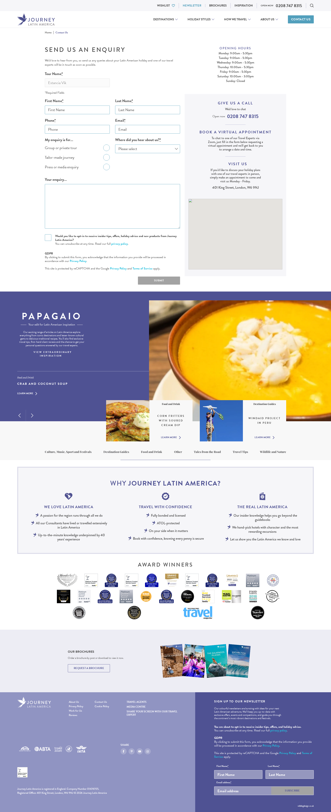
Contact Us (301, 19)
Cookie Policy (102, 706)
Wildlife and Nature (273, 452)
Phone (50, 120)
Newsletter (192, 5)
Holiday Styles (199, 19)
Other (178, 452)
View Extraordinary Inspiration (53, 354)
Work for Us (75, 710)
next (32, 415)
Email (120, 120)
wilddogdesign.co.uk (306, 805)
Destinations (163, 19)
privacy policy (119, 243)
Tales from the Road (207, 452)
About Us (267, 19)
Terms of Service (142, 268)
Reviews (73, 715)
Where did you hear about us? (138, 139)
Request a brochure (89, 668)
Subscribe (292, 791)
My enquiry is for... (59, 139)
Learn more (25, 393)
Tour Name (54, 73)
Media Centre (136, 706)
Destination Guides (116, 452)
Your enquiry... (56, 179)
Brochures (218, 5)
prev (19, 415)
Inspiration (243, 5)
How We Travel (235, 19)
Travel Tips (240, 452)
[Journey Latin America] (36, 19)
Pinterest (132, 751)
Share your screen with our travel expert (152, 713)
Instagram (148, 751)
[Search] (312, 5)
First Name (54, 100)
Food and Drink (151, 452)
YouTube (140, 751)
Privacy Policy (78, 261)
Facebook (123, 751)
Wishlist (163, 5)
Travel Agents (137, 702)
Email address (223, 782)
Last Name (124, 100)
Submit (159, 280)
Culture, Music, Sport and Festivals (68, 452)
